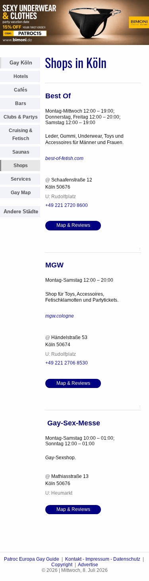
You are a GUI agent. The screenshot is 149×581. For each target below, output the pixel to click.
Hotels (21, 76)
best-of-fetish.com (64, 158)
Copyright (61, 564)
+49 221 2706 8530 (66, 363)
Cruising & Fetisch (21, 134)
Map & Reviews (73, 225)
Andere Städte (21, 211)
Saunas (20, 152)
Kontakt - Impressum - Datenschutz (102, 559)
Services (21, 179)
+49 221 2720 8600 (66, 205)
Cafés (20, 90)
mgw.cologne (59, 316)
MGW (54, 265)
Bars (20, 103)
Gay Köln (21, 63)
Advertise (88, 564)
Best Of (58, 96)
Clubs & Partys (21, 117)
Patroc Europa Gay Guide (31, 559)
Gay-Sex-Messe (72, 423)
